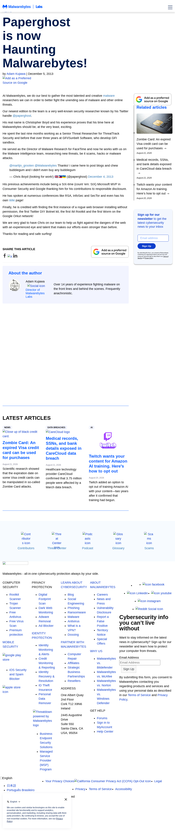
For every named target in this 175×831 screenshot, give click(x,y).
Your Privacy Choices (59, 781)
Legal (158, 781)
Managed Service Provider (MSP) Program (46, 760)
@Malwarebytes (46, 165)
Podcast (87, 548)
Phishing (73, 608)
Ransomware (77, 612)
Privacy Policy (149, 258)
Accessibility (123, 789)
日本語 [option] (11, 785)
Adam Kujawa (15, 73)
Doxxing (73, 634)
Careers (102, 594)
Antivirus (73, 621)
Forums (102, 718)
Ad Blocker (46, 625)
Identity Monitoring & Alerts (46, 650)
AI (92, 427)
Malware (73, 617)
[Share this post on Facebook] (5, 256)
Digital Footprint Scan (45, 599)
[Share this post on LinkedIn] (15, 256)
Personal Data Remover (45, 698)
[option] (21, 785)
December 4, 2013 (100, 176)
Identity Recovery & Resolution (47, 676)
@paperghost (22, 115)
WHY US (96, 651)
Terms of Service (139, 695)
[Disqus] (66, 351)
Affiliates (73, 663)
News (7, 427)
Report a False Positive (103, 621)
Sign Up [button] (146, 246)
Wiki (12, 200)
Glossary (118, 548)
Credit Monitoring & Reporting (47, 663)
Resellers (74, 681)
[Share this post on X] (10, 256)
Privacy (80, 789)
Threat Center (56, 548)
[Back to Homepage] (23, 8)
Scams (149, 548)
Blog (71, 594)
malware (109, 95)
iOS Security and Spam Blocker (17, 674)
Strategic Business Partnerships (76, 672)
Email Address (129, 657)
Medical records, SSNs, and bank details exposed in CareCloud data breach (64, 448)
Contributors (26, 548)
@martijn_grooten (21, 165)
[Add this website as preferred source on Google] (87, 80)
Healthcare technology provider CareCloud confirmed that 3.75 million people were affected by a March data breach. (64, 478)
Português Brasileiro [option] (21, 790)
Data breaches (56, 427)
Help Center (105, 731)
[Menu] (170, 7)
